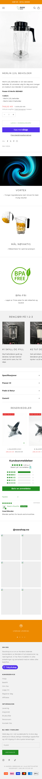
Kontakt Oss (7, 723)
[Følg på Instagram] (3, 760)
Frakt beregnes (20, 109)
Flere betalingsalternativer (21, 135)
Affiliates (5, 697)
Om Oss (5, 686)
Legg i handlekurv (21, 123)
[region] (21, 628)
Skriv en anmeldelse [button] (21, 489)
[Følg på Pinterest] (9, 760)
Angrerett (6, 712)
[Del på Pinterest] (14, 141)
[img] (7, 503)
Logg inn (5, 690)
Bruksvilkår (6, 716)
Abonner (10, 752)
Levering (5, 708)
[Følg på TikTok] (15, 760)
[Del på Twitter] (11, 141)
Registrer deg (7, 694)
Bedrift (5, 682)
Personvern (6, 719)
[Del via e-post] (17, 141)
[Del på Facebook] (7, 141)
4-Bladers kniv (14, 449)
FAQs (4, 679)
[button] (11, 472)
